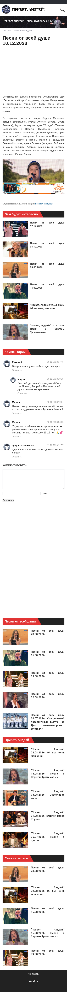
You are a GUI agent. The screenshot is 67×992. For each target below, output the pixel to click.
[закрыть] (56, 9)
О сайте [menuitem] (33, 981)
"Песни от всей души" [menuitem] (40, 21)
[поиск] (62, 9)
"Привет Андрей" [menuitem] (14, 21)
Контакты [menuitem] (33, 973)
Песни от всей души (44, 204)
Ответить (17, 370)
